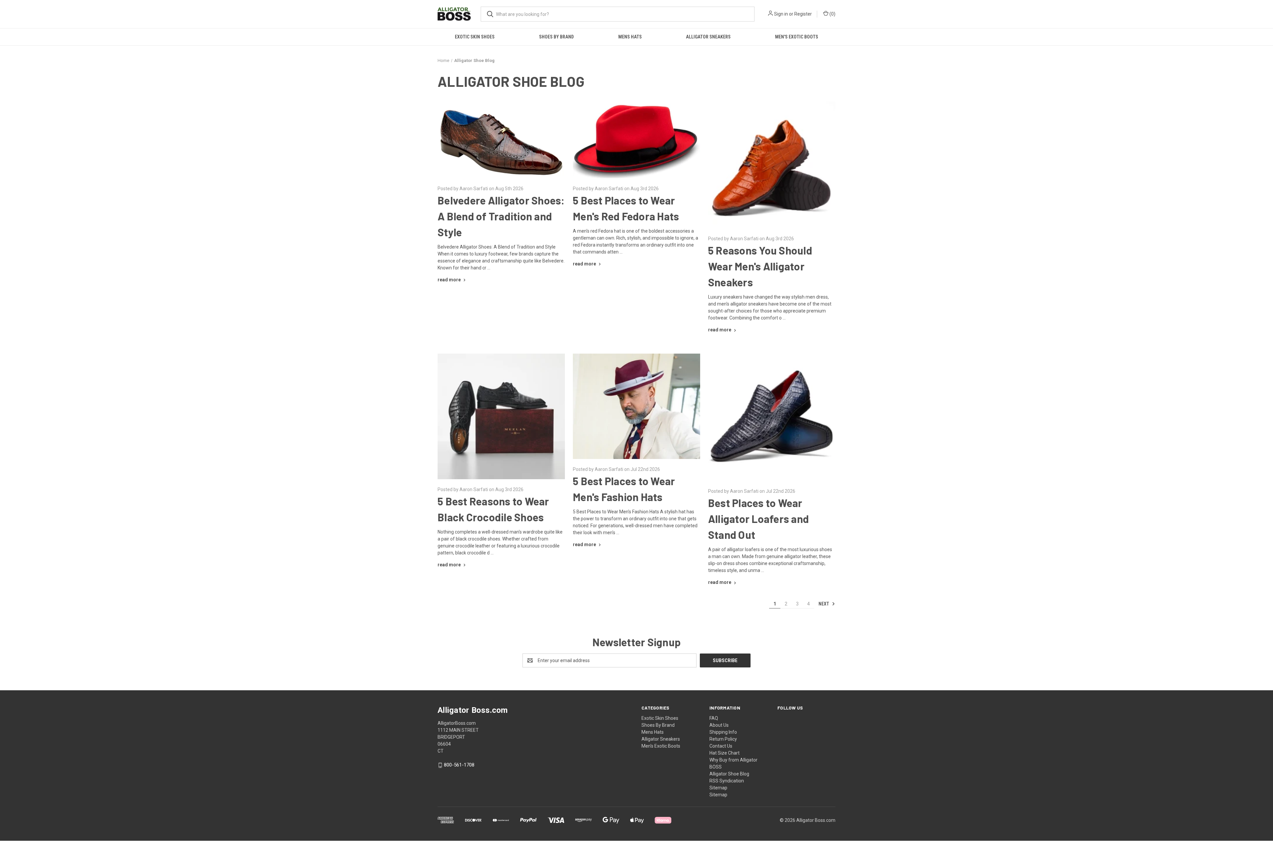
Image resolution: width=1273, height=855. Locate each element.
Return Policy (723, 739)
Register (803, 14)
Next (824, 603)
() (831, 14)
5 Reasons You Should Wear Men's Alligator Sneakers (760, 266)
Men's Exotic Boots (796, 36)
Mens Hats (630, 36)
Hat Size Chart (724, 753)
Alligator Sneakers (708, 36)
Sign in (781, 14)
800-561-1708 (459, 765)
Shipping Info (723, 732)
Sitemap (718, 787)
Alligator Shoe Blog (729, 773)
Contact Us (720, 746)
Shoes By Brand (556, 36)
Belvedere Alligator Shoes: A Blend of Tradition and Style (501, 216)
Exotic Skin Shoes (475, 36)
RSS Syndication (726, 780)
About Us (719, 725)
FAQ (713, 718)
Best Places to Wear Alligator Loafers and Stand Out (758, 518)
